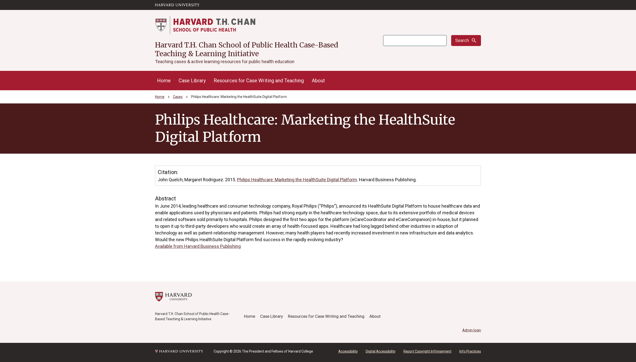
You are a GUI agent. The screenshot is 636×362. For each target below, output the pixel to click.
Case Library (192, 81)
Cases (178, 97)
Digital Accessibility (381, 351)
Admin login (471, 330)
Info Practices (470, 351)
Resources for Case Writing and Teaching (259, 81)
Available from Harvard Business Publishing (198, 246)
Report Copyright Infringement (427, 351)
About (318, 81)
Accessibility (348, 351)
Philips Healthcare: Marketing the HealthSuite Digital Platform (297, 179)
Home (164, 81)
